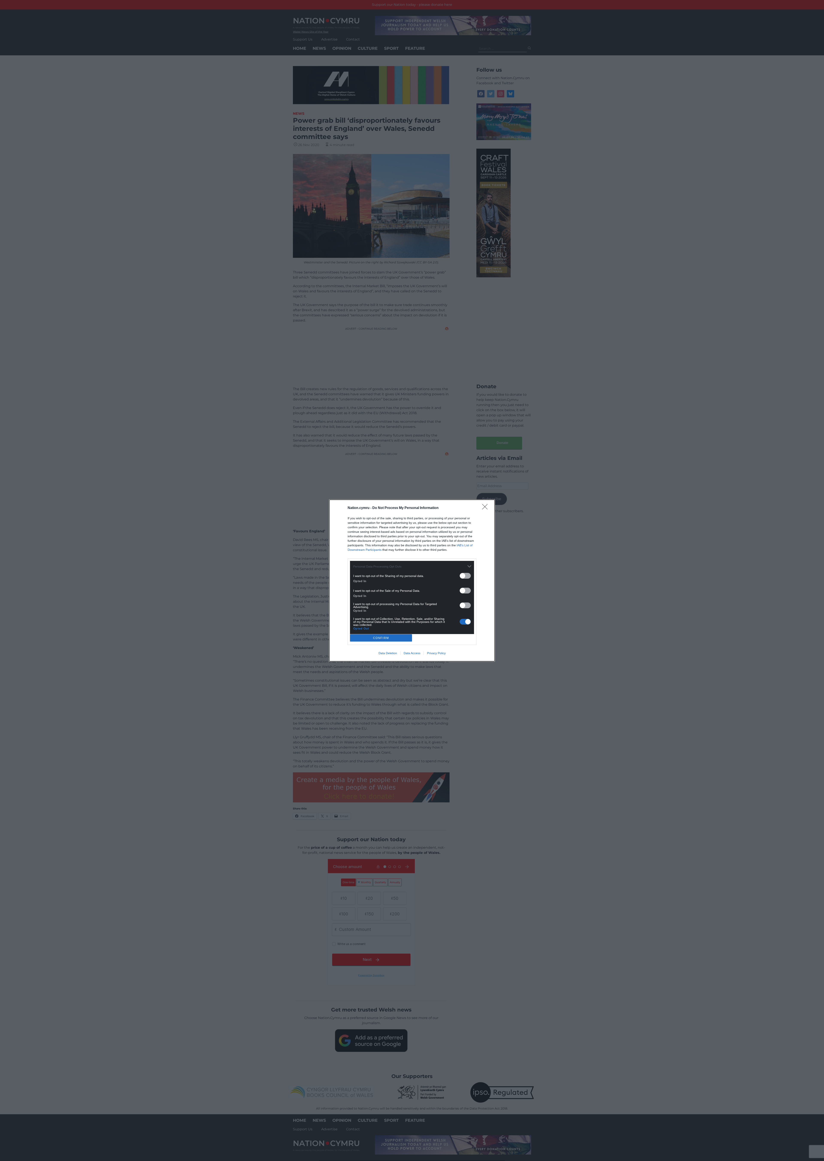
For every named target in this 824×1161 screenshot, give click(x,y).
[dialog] (412, 580)
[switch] (465, 576)
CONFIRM (381, 638)
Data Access (412, 653)
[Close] (486, 508)
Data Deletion (388, 653)
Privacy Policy (436, 653)
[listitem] (412, 566)
